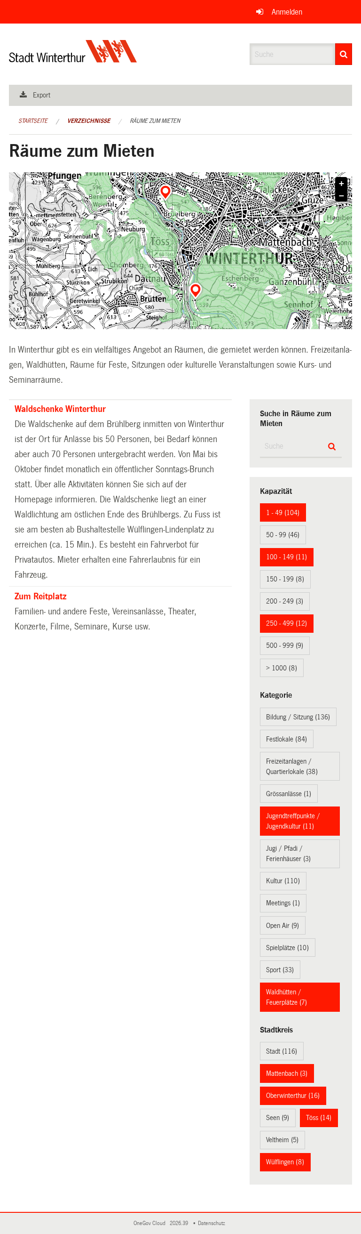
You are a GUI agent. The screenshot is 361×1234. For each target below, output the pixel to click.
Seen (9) (277, 1117)
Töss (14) (318, 1117)
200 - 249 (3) (284, 601)
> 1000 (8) (281, 668)
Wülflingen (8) (285, 1162)
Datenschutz (213, 1223)
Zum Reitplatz (41, 596)
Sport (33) (280, 970)
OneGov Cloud (150, 1223)
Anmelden (287, 12)
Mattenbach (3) (286, 1073)
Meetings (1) (283, 903)
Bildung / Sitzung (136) (298, 717)
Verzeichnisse (88, 121)
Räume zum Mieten (155, 121)
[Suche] (343, 54)
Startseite (32, 121)
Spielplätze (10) (287, 948)
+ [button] (341, 183)
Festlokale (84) (286, 739)
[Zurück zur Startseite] (73, 59)
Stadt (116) (281, 1051)
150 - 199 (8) (285, 579)
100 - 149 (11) (286, 557)
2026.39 (179, 1223)
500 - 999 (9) (284, 645)
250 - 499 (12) (286, 623)
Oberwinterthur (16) (293, 1095)
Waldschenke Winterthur (60, 409)
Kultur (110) (283, 881)
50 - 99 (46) (282, 535)
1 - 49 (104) (282, 512)
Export (41, 95)
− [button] (341, 196)
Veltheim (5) (282, 1140)
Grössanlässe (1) (288, 794)
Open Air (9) (282, 925)
